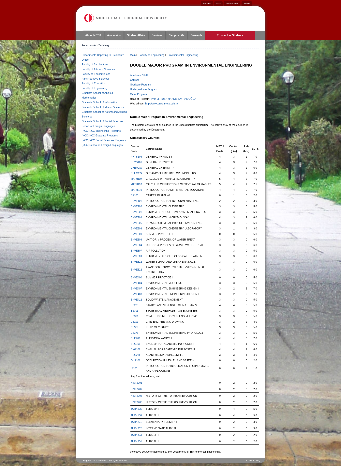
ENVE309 (136, 256)
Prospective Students (230, 35)
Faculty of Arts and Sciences (98, 69)
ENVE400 (136, 277)
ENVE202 (136, 217)
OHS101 (135, 360)
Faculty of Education (93, 83)
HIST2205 (136, 395)
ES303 (134, 310)
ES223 (134, 305)
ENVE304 (136, 245)
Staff (218, 3)
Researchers (232, 3)
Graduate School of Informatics (99, 102)
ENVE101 (136, 200)
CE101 (134, 321)
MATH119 (136, 178)
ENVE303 (136, 239)
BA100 (134, 195)
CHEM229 (136, 173)
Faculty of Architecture (95, 64)
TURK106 (136, 415)
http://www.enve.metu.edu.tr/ (161, 103)
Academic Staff (139, 75)
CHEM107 (136, 167)
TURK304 (136, 441)
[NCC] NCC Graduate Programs (100, 135)
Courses (135, 79)
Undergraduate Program (143, 89)
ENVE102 (136, 206)
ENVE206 (136, 223)
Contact (250, 460)
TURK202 (136, 428)
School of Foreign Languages (98, 126)
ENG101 (135, 343)
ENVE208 (136, 228)
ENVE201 (136, 211)
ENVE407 (136, 288)
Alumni (247, 3)
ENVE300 (136, 234)
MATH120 (136, 184)
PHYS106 (136, 162)
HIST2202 (136, 389)
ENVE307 (136, 250)
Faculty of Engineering (94, 88)
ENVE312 (136, 261)
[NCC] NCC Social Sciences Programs (104, 140)
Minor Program (138, 94)
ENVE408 (136, 294)
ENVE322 (136, 269)
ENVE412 (136, 299)
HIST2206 (136, 402)
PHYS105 (136, 156)
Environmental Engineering (183, 55)
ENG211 (135, 354)
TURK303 (136, 434)
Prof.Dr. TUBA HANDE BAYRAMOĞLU (173, 98)
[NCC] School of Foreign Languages (102, 145)
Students (207, 3)
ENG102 (135, 349)
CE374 (134, 327)
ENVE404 (136, 283)
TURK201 (136, 421)
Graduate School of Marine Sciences (103, 107)
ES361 (134, 316)
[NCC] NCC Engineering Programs (101, 130)
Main (133, 55)
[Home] (125, 18)
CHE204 (135, 338)
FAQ (258, 460)
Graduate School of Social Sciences (102, 121)
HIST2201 (136, 382)
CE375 (134, 332)
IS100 (134, 368)
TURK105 (136, 408)
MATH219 (136, 189)
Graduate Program (140, 84)
